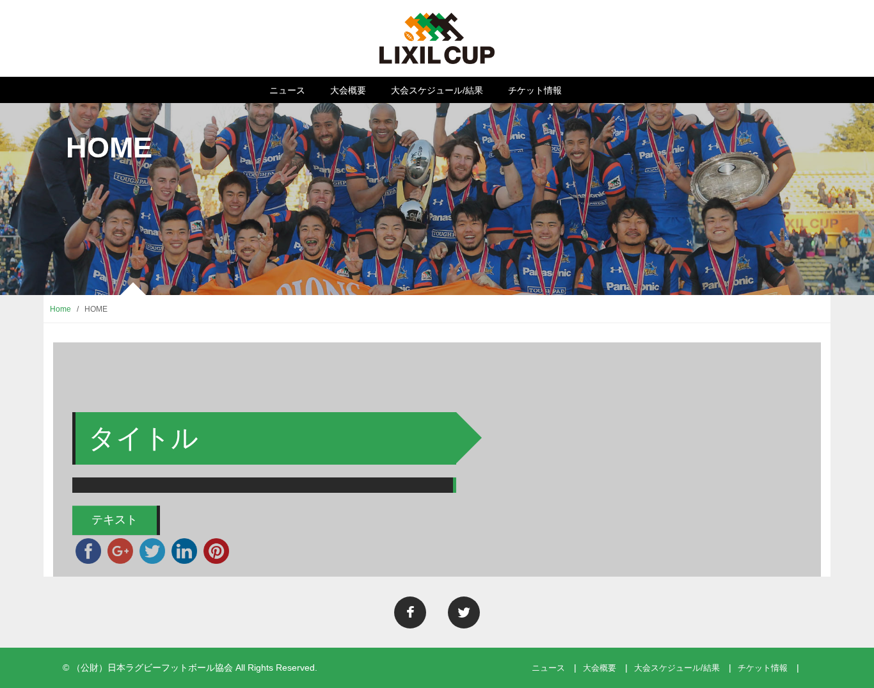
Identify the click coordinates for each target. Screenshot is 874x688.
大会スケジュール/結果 (437, 90)
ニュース (287, 90)
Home (60, 309)
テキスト (114, 519)
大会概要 (348, 90)
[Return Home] (436, 38)
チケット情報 (535, 90)
